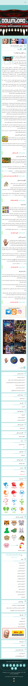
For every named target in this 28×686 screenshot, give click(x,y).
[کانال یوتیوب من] (15, 668)
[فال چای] (20, 348)
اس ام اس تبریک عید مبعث (20, 385)
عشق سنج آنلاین (22, 463)
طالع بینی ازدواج (12, 195)
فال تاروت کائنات (22, 568)
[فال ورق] (8, 348)
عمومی (19, 368)
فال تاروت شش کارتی (21, 581)
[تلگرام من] (20, 665)
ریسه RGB (23, 471)
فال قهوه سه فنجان (21, 417)
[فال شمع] (8, 337)
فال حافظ (13, 171)
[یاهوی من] (24, 665)
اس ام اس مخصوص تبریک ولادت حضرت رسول (16, 380)
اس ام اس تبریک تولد (21, 377)
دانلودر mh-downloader (16, 46)
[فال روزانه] (8, 326)
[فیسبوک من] (17, 665)
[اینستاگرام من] (14, 665)
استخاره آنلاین (22, 398)
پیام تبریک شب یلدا (21, 626)
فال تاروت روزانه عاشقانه (20, 592)
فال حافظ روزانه (5, 171)
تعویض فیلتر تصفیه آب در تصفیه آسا (18, 605)
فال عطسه (23, 645)
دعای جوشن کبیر (22, 444)
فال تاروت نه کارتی (21, 584)
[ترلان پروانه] (14, 42)
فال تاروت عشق (22, 589)
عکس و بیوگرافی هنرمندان (20, 656)
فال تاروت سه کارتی (21, 573)
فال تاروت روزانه (22, 563)
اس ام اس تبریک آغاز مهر (20, 388)
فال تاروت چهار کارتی (21, 576)
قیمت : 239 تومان (14, 555)
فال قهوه (23, 415)
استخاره (24, 149)
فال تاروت (19, 229)
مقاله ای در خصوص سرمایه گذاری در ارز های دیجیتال (15, 608)
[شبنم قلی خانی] (6, 42)
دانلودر (14, 10)
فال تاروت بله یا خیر (21, 594)
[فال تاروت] (20, 326)
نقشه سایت (7, 676)
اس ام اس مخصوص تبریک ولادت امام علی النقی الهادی (15, 382)
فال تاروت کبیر (22, 565)
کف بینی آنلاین (22, 263)
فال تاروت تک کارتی (21, 571)
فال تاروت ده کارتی (21, 586)
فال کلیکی (23, 455)
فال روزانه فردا (22, 653)
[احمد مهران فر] (22, 42)
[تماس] (10, 665)
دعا (24, 447)
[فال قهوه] (20, 337)
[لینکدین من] (12, 668)
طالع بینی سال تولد (21, 550)
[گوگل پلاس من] (4, 665)
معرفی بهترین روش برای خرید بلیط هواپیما (17, 610)
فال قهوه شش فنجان (21, 420)
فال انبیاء (23, 407)
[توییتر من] (7, 665)
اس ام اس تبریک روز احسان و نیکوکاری (18, 390)
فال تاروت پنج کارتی (21, 579)
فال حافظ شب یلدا (21, 624)
